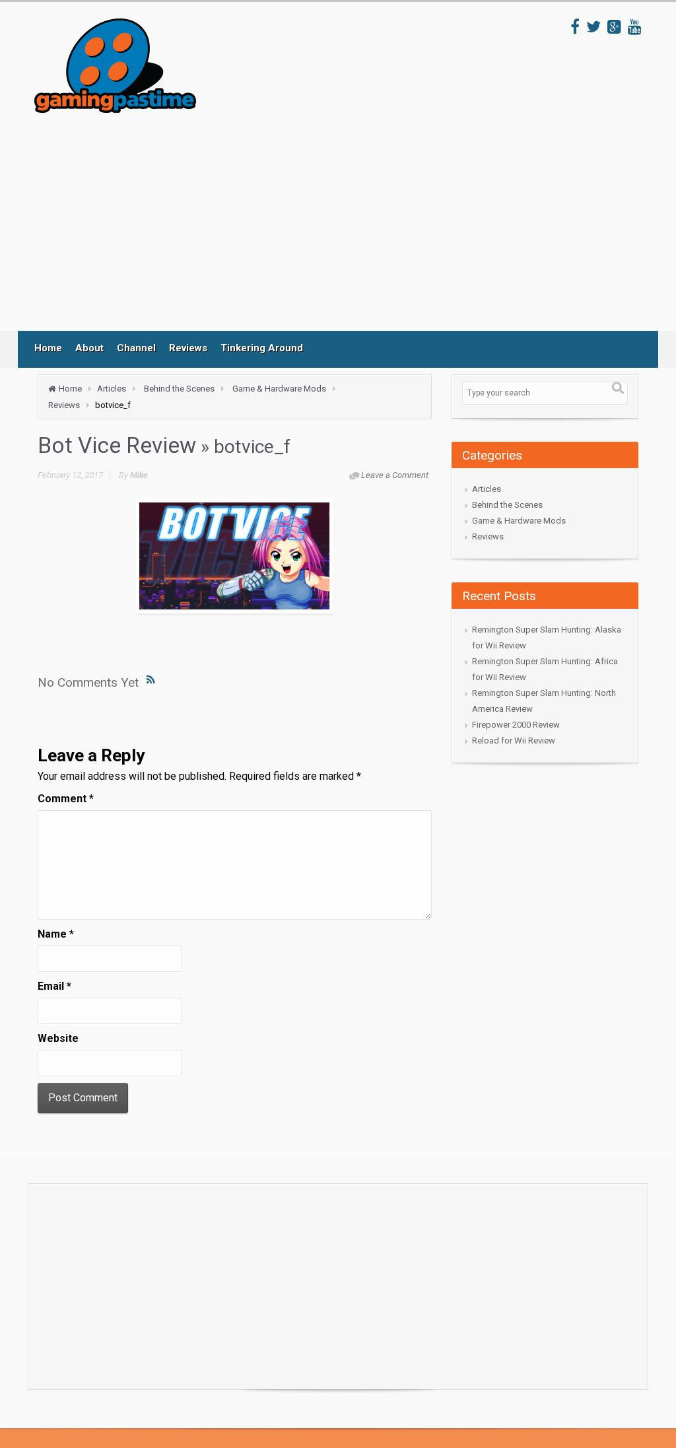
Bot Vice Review (117, 445)
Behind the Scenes (179, 389)
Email (54, 986)
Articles (111, 389)
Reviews (188, 348)
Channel (136, 348)
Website (58, 1038)
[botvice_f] (235, 556)
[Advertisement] (278, 221)
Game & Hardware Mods (279, 389)
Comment (66, 798)
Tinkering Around (261, 348)
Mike (139, 475)
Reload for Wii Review (513, 740)
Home (48, 348)
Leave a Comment (394, 475)
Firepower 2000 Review (516, 725)
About (89, 348)
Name (56, 934)
